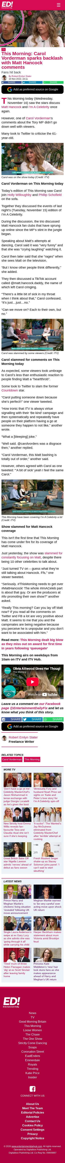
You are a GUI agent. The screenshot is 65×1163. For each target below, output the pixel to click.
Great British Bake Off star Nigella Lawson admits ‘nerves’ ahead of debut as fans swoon (17, 863)
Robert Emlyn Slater (21, 76)
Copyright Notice (32, 1138)
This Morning (32, 759)
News (32, 1013)
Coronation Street (32, 1051)
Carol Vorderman (38, 118)
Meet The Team (32, 1108)
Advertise (32, 1116)
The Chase (32, 1034)
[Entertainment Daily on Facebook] (32, 1088)
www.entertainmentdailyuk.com (27, 1146)
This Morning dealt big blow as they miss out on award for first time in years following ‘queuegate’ (32, 644)
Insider (32, 1077)
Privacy (32, 1133)
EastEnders (32, 1055)
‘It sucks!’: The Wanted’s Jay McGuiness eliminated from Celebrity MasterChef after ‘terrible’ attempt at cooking (47, 831)
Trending (32, 1068)
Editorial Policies (32, 1112)
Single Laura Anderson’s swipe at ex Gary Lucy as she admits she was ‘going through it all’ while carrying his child (17, 938)
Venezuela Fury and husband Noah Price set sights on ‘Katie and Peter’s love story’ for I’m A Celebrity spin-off (47, 795)
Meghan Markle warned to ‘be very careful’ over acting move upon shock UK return (47, 905)
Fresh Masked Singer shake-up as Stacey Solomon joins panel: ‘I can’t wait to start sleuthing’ (46, 864)
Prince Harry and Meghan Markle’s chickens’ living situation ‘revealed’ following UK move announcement (17, 906)
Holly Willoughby (19, 195)
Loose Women (32, 1030)
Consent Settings (32, 1129)
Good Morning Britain (32, 1021)
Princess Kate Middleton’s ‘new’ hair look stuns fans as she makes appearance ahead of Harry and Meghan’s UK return (46, 971)
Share (11, 82)
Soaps (32, 1047)
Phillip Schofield (50, 195)
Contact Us (32, 1121)
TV (3, 49)
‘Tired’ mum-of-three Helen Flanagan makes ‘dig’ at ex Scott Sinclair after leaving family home (17, 970)
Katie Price (32, 1073)
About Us (32, 1103)
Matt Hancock (11, 107)
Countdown (9, 390)
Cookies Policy (32, 1125)
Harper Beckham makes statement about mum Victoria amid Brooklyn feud (47, 937)
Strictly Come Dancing (32, 1043)
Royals (32, 1064)
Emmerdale (32, 1060)
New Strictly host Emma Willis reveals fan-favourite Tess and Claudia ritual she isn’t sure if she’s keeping (17, 829)
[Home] (7, 5)
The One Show (32, 1038)
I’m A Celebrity (39, 107)
